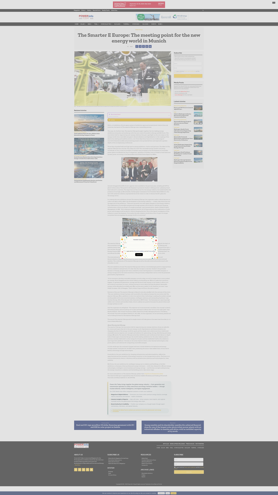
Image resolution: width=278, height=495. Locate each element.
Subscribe (139, 254)
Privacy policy (151, 251)
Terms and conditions (139, 251)
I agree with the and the (140, 251)
